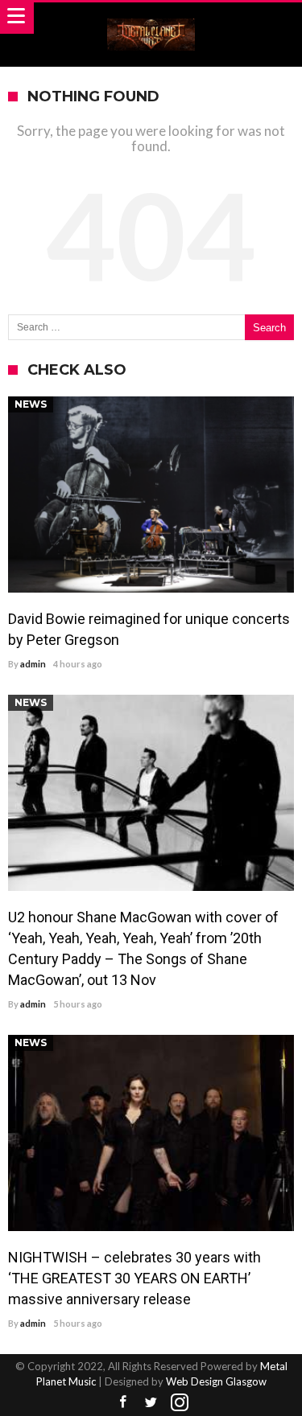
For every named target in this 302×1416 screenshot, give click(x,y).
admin (33, 664)
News (30, 404)
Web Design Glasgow (216, 1381)
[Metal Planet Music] (151, 18)
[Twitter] (151, 1402)
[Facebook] (123, 1402)
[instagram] (179, 1402)
